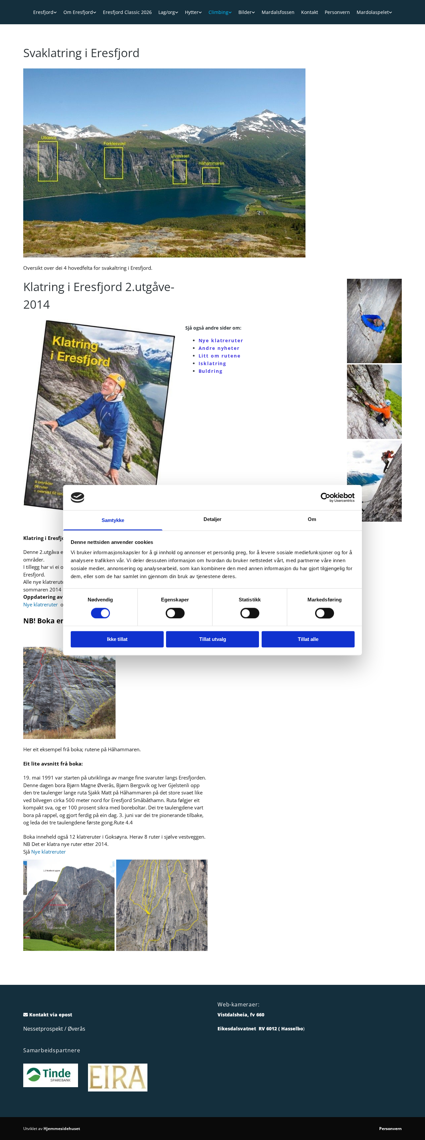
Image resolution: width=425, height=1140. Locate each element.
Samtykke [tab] (113, 520)
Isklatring (213, 363)
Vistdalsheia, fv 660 (240, 1014)
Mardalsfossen (278, 12)
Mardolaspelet (373, 12)
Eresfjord (43, 12)
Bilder (245, 12)
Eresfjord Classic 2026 (127, 12)
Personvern (337, 12)
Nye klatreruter (41, 604)
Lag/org (166, 12)
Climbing (218, 12)
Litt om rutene (220, 356)
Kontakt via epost (50, 1014)
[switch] (175, 613)
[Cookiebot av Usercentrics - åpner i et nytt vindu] (326, 497)
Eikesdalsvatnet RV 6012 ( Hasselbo (260, 1028)
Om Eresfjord (78, 12)
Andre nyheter (219, 348)
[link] (45, 12)
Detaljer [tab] (213, 519)
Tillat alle (308, 639)
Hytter (192, 12)
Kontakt (309, 12)
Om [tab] (312, 519)
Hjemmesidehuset (61, 1128)
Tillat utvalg (212, 639)
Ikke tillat (117, 639)
